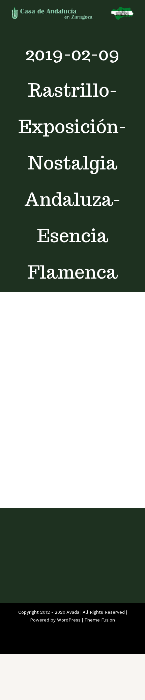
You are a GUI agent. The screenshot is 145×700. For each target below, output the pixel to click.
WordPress (69, 620)
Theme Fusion (99, 620)
